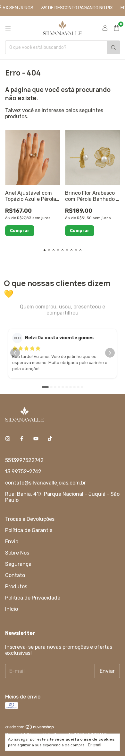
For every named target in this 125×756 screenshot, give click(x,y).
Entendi (94, 745)
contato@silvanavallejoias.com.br (45, 483)
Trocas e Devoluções (29, 519)
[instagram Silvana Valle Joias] (7, 439)
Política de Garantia (29, 530)
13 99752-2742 (23, 471)
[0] (116, 28)
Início (11, 609)
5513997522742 (24, 460)
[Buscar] (113, 47)
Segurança (18, 564)
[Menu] (8, 28)
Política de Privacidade (32, 598)
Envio (11, 541)
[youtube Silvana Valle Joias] (35, 439)
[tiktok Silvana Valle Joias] (50, 439)
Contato (15, 575)
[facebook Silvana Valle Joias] (21, 439)
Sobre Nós (17, 553)
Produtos (16, 586)
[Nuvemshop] (30, 728)
